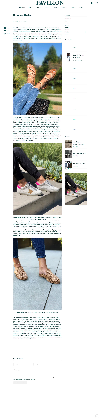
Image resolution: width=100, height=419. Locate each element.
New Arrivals (22, 7)
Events (80, 7)
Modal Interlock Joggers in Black (37, 219)
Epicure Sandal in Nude (34, 117)
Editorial (73, 7)
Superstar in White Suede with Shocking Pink (40, 217)
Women (38, 7)
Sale (30, 7)
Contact (64, 7)
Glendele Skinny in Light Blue (52, 117)
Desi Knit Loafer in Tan (35, 312)
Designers (55, 7)
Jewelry (47, 7)
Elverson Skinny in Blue (52, 312)
